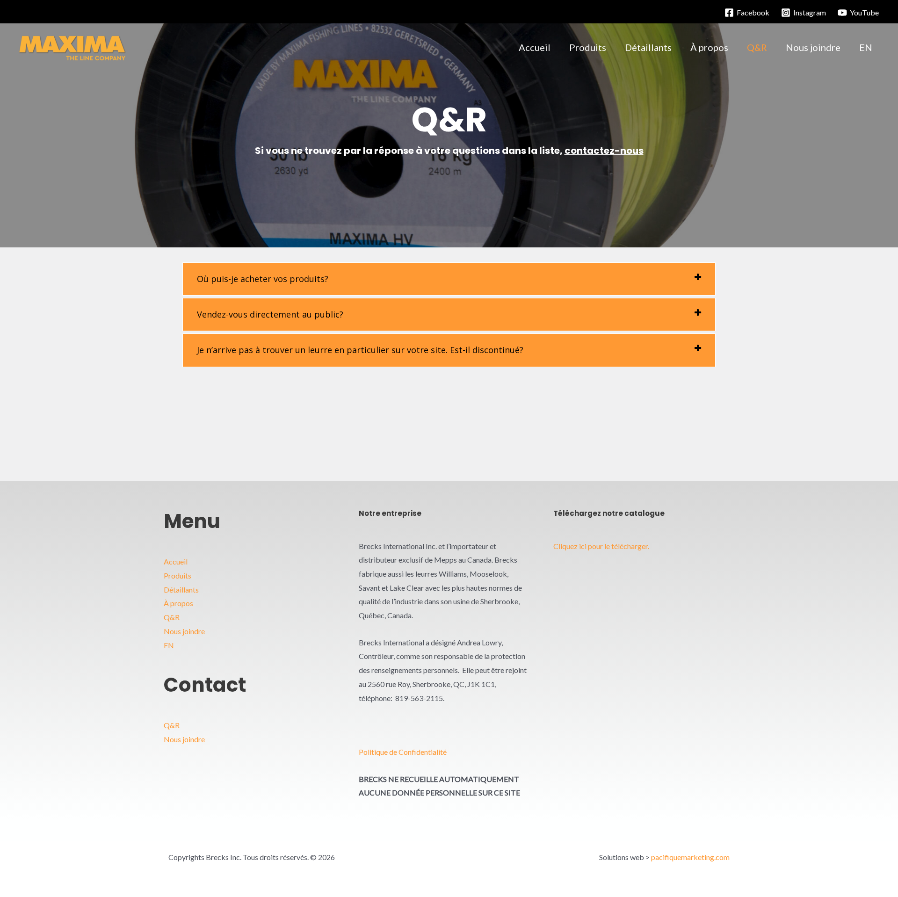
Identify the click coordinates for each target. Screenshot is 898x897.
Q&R (172, 617)
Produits (177, 575)
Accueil (176, 561)
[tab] (449, 279)
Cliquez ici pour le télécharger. (601, 546)
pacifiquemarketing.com (690, 857)
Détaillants (181, 589)
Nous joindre (184, 631)
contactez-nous (604, 150)
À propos (178, 603)
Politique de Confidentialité (403, 751)
